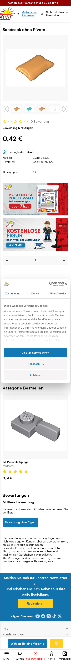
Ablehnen (35, 375)
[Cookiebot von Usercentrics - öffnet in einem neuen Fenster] (49, 284)
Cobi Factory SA (43, 162)
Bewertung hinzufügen (18, 128)
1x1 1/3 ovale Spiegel (16, 462)
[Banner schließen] (66, 284)
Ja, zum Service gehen (35, 352)
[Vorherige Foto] (6, 109)
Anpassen (34, 363)
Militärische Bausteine (29, 14)
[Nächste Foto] (65, 109)
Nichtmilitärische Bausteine (57, 14)
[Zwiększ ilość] (65, 260)
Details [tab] (35, 293)
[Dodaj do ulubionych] (56, 643)
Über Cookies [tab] (58, 293)
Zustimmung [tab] (13, 293)
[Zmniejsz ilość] (6, 260)
